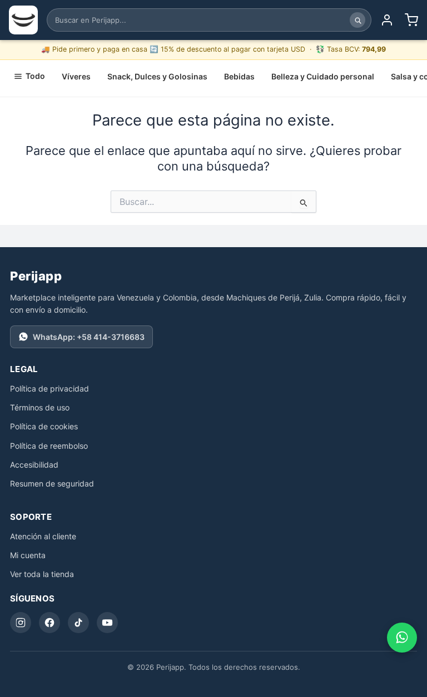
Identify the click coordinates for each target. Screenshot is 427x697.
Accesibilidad (34, 464)
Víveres (76, 76)
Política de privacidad (49, 388)
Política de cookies (44, 426)
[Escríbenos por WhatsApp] (402, 638)
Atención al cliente (43, 536)
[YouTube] (107, 622)
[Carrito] (411, 20)
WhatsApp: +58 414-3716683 (89, 337)
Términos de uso (39, 407)
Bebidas (239, 76)
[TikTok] (78, 622)
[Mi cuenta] (387, 20)
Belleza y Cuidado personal (322, 76)
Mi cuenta (28, 555)
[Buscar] (357, 20)
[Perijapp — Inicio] (23, 20)
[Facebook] (49, 622)
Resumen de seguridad (52, 483)
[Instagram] (20, 622)
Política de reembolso (49, 445)
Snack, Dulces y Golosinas (157, 76)
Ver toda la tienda (42, 574)
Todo (35, 76)
